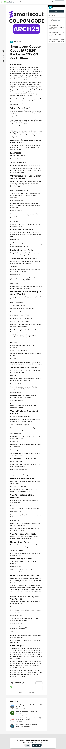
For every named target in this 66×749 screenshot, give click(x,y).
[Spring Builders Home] (7, 2)
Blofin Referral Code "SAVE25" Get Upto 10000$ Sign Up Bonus (56, 34)
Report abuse (31, 692)
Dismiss (27, 745)
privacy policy (32, 742)
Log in (51, 1)
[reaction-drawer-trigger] (3, 52)
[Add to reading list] (3, 62)
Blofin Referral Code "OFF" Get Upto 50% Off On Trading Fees (56, 40)
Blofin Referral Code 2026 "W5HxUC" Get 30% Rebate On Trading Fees (56, 27)
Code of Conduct (22, 692)
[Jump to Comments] (3, 57)
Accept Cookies (36, 745)
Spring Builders (32, 738)
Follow (56, 11)
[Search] (16, 2)
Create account (59, 1)
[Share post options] (3, 66)
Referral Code (17, 41)
